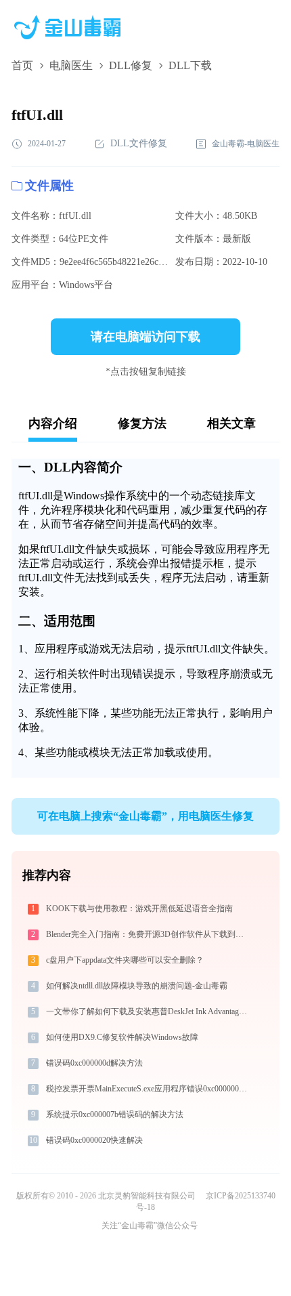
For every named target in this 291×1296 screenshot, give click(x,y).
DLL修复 (130, 65)
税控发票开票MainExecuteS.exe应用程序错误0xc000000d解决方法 (148, 1088)
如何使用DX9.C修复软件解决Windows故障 (122, 1037)
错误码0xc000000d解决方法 (94, 1063)
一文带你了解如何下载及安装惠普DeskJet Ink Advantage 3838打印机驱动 (148, 1011)
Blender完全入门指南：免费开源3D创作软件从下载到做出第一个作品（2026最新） (148, 934)
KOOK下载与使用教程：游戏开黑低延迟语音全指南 (139, 908)
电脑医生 (71, 65)
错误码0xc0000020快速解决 (94, 1140)
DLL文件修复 (138, 143)
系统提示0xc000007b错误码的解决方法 (114, 1114)
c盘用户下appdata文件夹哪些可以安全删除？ (125, 960)
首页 (22, 65)
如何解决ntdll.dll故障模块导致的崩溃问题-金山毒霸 (136, 985)
